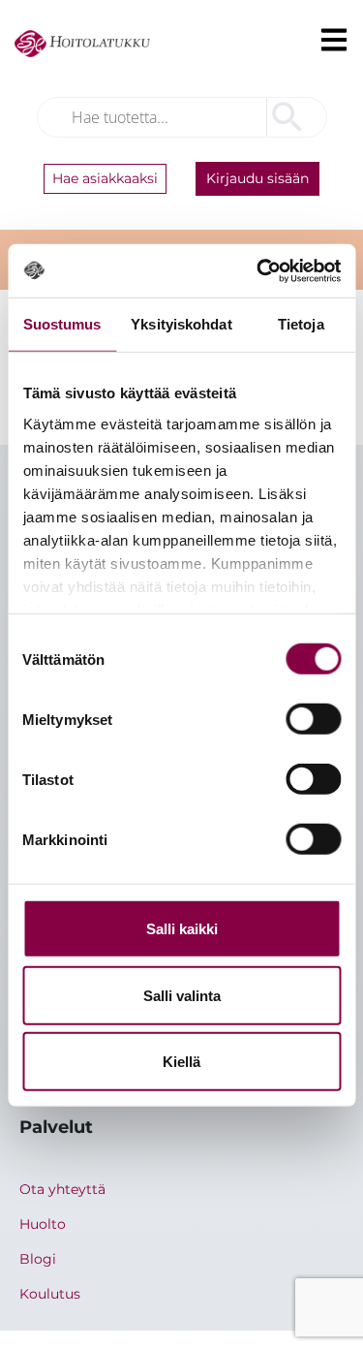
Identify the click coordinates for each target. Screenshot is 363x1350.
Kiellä (181, 1061)
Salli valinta (182, 995)
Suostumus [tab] (62, 324)
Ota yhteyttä (62, 1189)
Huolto (42, 1224)
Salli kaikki (182, 929)
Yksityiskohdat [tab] (181, 324)
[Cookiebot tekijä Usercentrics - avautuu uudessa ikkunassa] (258, 270)
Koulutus (49, 1294)
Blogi (37, 1259)
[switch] (313, 719)
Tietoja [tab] (301, 324)
